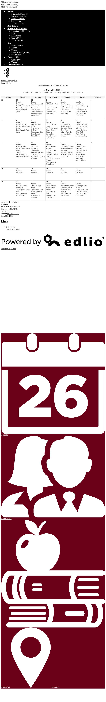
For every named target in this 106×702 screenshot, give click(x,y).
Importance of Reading (20, 31)
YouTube (7, 75)
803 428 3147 (13, 214)
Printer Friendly (60, 85)
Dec (78, 92)
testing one (10, 227)
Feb (31, 92)
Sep (64, 92)
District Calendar (18, 18)
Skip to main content (9, 2)
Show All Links (12, 229)
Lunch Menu (16, 38)
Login (7, 331)
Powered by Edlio (8, 249)
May (46, 92)
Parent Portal (6, 518)
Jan (27, 92)
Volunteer (15, 62)
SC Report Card (18, 23)
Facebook (7, 69)
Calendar (4, 435)
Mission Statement (18, 16)
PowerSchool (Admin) (20, 52)
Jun (50, 92)
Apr (41, 92)
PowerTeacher (17, 55)
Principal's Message (19, 14)
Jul (55, 92)
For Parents (16, 36)
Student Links (17, 40)
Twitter (7, 72)
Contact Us (16, 60)
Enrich (14, 48)
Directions (55, 687)
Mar (36, 92)
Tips (13, 33)
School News (16, 21)
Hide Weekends (45, 85)
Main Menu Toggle (9, 7)
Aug (59, 92)
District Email (17, 45)
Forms (14, 50)
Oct (68, 92)
